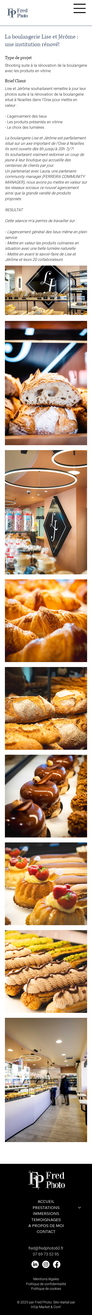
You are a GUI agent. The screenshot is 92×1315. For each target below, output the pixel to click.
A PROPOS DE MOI (46, 1225)
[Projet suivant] (85, 1153)
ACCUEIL (46, 1201)
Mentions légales (46, 1279)
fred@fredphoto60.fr (45, 1248)
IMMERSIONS (46, 1213)
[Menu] (80, 8)
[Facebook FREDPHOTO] (56, 1264)
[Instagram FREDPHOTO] (46, 1264)
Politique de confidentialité (46, 1284)
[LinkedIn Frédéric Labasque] (35, 1264)
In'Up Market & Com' (46, 1307)
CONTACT (46, 1231)
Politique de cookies (46, 1288)
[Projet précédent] (7, 1153)
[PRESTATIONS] (80, 1208)
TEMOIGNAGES (46, 1219)
